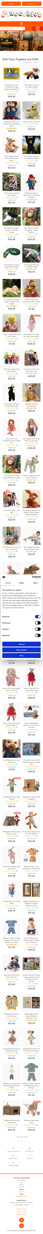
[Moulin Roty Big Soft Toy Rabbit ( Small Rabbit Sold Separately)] (31, 499)
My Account (29, 1151)
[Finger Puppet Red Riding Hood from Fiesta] (31, 288)
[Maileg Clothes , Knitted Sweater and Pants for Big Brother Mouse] (11, 927)
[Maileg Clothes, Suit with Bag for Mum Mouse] (31, 855)
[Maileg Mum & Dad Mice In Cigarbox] (31, 785)
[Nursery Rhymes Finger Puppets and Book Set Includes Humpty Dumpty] (31, 963)
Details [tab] (21, 583)
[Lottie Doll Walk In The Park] (11, 499)
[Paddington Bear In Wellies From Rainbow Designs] (31, 182)
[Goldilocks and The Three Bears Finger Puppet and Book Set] (11, 73)
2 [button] (21, 1141)
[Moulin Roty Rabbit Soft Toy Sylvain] (11, 855)
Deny (21, 655)
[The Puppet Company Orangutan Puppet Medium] (31, 216)
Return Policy (21, 1209)
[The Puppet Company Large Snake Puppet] (11, 253)
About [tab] (35, 583)
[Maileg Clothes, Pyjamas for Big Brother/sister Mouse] (31, 1072)
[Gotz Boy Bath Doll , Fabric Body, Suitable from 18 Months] (31, 927)
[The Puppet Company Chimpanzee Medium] (31, 145)
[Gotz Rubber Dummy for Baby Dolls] (11, 748)
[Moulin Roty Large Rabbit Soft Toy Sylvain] (11, 677)
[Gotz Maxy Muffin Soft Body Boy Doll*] (11, 963)
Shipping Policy (21, 1214)
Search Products (13, 1151)
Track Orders (13, 1158)
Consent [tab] (8, 583)
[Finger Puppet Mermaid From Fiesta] (11, 323)
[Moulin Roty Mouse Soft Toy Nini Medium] (11, 712)
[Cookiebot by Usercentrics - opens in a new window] (32, 577)
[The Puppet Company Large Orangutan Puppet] (11, 464)
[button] (11, 4)
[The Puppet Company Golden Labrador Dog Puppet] (11, 288)
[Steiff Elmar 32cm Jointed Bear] (31, 392)
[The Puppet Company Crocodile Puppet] (31, 253)
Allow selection (21, 650)
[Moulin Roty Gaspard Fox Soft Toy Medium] (31, 820)
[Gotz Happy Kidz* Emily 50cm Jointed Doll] (31, 427)
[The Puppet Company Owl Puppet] (11, 182)
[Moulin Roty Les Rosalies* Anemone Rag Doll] (11, 427)
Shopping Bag (13, 1165)
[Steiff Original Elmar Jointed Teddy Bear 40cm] (11, 145)
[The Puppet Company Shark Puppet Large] (31, 536)
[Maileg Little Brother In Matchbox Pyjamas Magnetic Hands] (31, 890)
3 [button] (24, 1141)
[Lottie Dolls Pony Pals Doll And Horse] (31, 357)
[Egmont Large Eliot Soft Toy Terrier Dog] (31, 464)
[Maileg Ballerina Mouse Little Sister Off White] (31, 1037)
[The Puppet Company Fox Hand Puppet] (31, 73)
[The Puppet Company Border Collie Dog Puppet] (11, 216)
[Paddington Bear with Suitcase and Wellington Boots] (11, 110)
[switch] (38, 623)
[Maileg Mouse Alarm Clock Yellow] (11, 1002)
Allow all (21, 644)
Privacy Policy (21, 1212)
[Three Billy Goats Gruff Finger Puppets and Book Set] (31, 748)
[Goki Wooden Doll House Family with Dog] (11, 536)
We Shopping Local (13, 1230)
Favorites (29, 1158)
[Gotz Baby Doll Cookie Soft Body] (11, 570)
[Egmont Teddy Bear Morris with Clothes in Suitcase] (31, 712)
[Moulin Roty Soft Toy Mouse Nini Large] (31, 677)
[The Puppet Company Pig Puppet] (31, 570)
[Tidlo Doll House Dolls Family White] (11, 357)
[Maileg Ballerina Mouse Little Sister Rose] (11, 1037)
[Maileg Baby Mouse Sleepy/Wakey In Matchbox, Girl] (31, 1002)
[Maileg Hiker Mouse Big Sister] (11, 890)
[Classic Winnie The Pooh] (31, 110)
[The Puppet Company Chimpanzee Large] (11, 392)
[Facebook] (21, 1220)
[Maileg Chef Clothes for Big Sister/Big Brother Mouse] (11, 1072)
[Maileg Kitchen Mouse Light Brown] (11, 1109)
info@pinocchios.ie (21, 1196)
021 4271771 (21, 1192)
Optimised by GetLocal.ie (28, 1230)
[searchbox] (12, 28)
